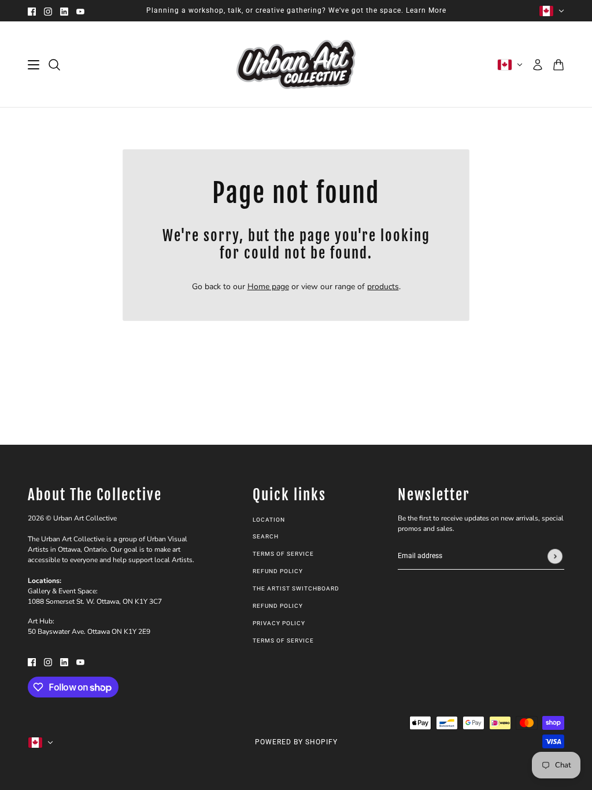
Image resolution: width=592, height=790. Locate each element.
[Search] (54, 65)
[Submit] (555, 556)
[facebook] (31, 10)
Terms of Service (283, 554)
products (383, 286)
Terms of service (283, 640)
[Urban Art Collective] (296, 64)
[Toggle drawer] (33, 64)
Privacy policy (279, 623)
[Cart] (558, 65)
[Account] (537, 65)
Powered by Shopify (296, 742)
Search (266, 536)
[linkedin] (64, 10)
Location (269, 519)
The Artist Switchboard (296, 588)
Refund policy (278, 571)
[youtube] (80, 10)
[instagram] (48, 10)
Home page (268, 286)
